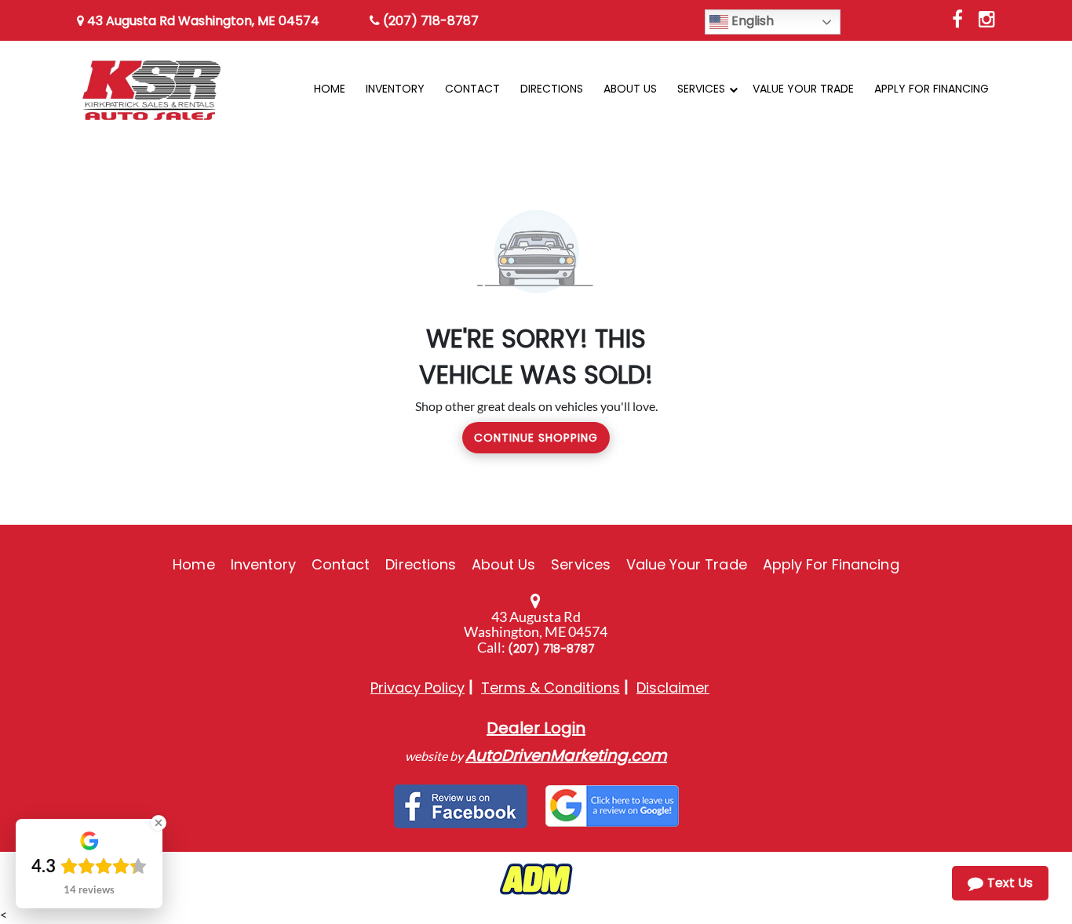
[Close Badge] (158, 823)
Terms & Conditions (550, 687)
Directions (420, 564)
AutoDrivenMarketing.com (566, 755)
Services (580, 564)
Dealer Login (536, 728)
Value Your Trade (686, 564)
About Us (503, 564)
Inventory (263, 564)
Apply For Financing (831, 564)
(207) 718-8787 (429, 20)
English (751, 21)
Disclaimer (672, 687)
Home (193, 564)
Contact (341, 564)
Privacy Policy (417, 687)
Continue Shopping (536, 438)
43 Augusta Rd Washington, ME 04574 (201, 20)
